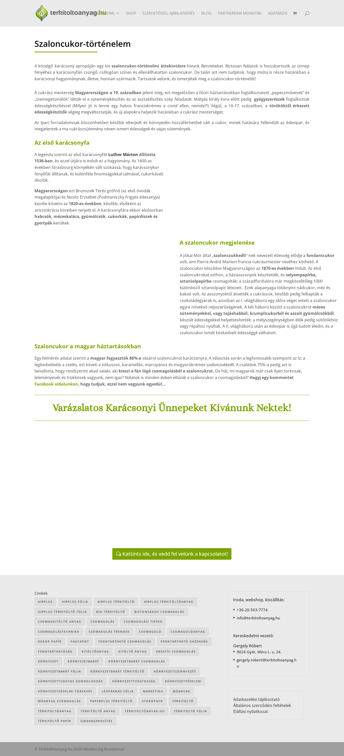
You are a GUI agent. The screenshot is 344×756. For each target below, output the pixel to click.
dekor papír (49, 641)
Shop (131, 13)
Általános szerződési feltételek (262, 705)
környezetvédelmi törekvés (65, 691)
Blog (206, 13)
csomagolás (103, 621)
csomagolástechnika (58, 631)
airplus (45, 601)
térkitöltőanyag (55, 711)
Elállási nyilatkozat (250, 711)
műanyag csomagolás (59, 701)
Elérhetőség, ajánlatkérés (169, 13)
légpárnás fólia (118, 691)
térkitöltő (183, 701)
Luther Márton (123, 154)
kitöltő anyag (132, 651)
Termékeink (103, 13)
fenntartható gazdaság (184, 641)
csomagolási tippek (143, 621)
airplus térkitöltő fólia (62, 612)
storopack (152, 701)
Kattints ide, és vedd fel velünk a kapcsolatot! (175, 553)
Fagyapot (80, 641)
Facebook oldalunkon (56, 384)
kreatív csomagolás (176, 651)
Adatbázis (277, 13)
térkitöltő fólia (190, 711)
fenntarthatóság (55, 651)
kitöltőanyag (95, 651)
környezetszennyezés (175, 671)
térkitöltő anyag (98, 711)
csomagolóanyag (188, 631)
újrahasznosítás (96, 721)
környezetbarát (83, 661)
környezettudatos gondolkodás (70, 681)
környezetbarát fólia (59, 671)
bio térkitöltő (110, 612)
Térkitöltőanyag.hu (145, 711)
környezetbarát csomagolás (137, 661)
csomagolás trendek (109, 631)
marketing (153, 691)
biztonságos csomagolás (159, 612)
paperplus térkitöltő (111, 701)
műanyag (181, 691)
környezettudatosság (134, 681)
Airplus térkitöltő (116, 601)
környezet (48, 661)
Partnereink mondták (239, 13)
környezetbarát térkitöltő (117, 671)
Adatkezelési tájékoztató (256, 699)
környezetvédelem (183, 681)
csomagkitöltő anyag (59, 621)
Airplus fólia (75, 601)
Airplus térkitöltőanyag (168, 601)
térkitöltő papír (54, 721)
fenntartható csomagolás (124, 641)
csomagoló (150, 631)
